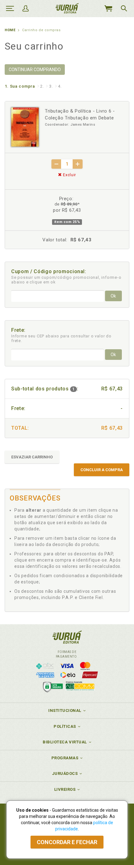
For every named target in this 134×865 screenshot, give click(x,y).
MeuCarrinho (108, 8)
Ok (113, 295)
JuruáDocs (65, 773)
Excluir (69, 175)
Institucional (64, 710)
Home (10, 30)
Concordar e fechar (67, 842)
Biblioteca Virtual (65, 742)
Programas (65, 758)
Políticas (65, 726)
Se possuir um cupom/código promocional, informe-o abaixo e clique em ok (66, 279)
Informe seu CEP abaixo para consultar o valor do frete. (61, 338)
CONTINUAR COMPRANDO (35, 69)
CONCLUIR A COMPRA (101, 469)
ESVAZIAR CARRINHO (32, 457)
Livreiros (65, 789)
